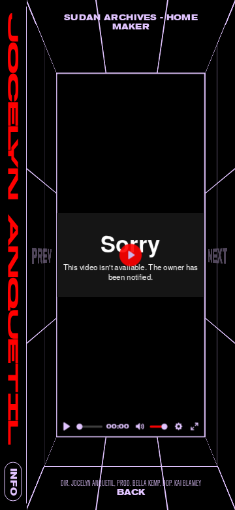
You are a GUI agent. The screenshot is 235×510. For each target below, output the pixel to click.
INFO (13, 482)
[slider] (89, 426)
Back (131, 492)
